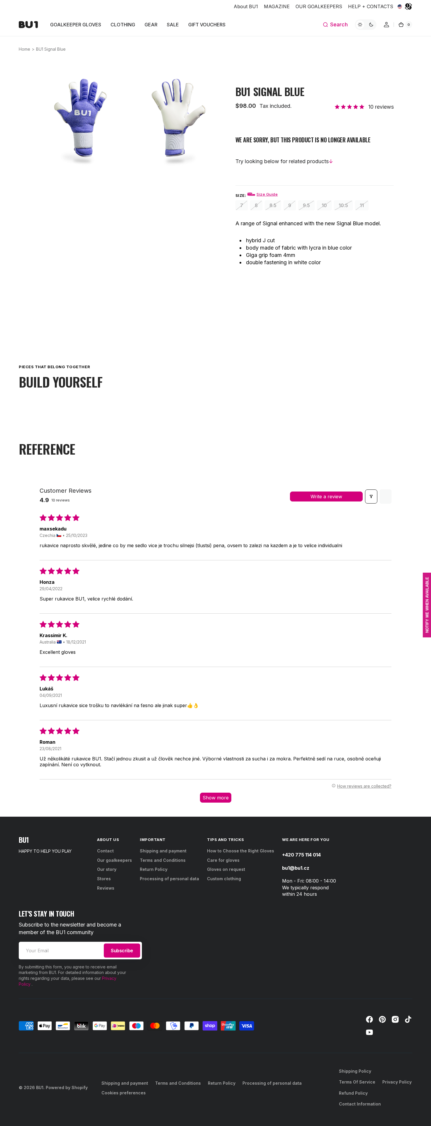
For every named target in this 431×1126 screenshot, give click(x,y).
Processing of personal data (169, 878)
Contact (105, 850)
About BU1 (246, 6)
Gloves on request (226, 869)
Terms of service (357, 1081)
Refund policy (353, 1093)
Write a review (326, 496)
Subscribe (122, 950)
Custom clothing (224, 878)
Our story (106, 869)
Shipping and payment (163, 850)
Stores (104, 878)
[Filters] (371, 496)
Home (24, 49)
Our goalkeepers (114, 860)
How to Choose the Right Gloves (240, 850)
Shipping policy (355, 1071)
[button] (335, 24)
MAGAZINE (277, 6)
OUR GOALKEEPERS (319, 6)
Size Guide (267, 194)
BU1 (39, 1087)
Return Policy (153, 869)
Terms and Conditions (163, 860)
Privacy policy (397, 1081)
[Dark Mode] (365, 24)
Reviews (105, 888)
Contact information (360, 1103)
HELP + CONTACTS (370, 6)
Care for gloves (223, 860)
